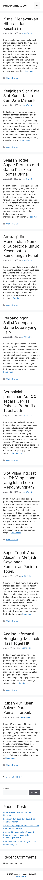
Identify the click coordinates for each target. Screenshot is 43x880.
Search (6, 788)
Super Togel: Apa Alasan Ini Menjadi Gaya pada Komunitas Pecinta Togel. (20, 562)
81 (13, 777)
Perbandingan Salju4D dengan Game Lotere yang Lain (19, 325)
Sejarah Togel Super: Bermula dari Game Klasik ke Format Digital (21, 167)
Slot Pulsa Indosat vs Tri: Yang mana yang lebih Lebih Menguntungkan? (19, 480)
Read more (29, 71)
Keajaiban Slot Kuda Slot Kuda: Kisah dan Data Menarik (21, 96)
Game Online (12, 78)
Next (18, 777)
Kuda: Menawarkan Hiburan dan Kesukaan (20, 24)
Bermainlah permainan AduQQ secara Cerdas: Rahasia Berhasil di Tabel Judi (20, 401)
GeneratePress (21, 876)
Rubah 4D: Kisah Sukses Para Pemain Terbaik (18, 708)
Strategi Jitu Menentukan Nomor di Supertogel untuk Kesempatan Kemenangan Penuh (21, 246)
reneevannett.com (15, 5)
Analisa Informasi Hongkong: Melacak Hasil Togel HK (21, 639)
